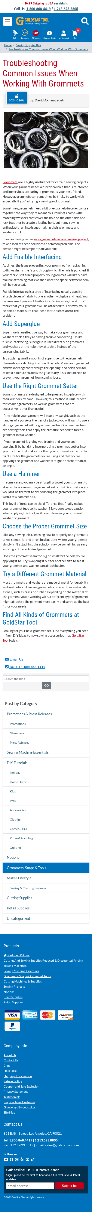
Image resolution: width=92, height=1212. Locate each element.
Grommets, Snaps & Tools (26, 868)
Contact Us (11, 1060)
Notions (13, 857)
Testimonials (12, 1097)
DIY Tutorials (17, 762)
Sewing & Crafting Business (28, 888)
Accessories (18, 810)
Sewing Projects (14, 986)
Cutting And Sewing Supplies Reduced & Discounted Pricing (43, 960)
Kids (13, 791)
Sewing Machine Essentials (28, 752)
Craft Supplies (13, 997)
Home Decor (18, 782)
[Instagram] (17, 1159)
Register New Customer (19, 1102)
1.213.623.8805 (66, 9)
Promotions (18, 724)
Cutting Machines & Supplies (23, 981)
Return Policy (13, 1081)
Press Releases (19, 742)
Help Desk (10, 1070)
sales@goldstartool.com (62, 1145)
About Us (10, 1055)
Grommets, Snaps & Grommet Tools (27, 976)
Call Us (27, 667)
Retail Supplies (18, 908)
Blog (7, 1065)
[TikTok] (32, 1159)
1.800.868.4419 (38, 9)
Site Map (9, 1112)
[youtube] (27, 1159)
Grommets (10, 182)
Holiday (15, 772)
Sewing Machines (15, 965)
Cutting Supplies (19, 898)
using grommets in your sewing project (61, 239)
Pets (13, 800)
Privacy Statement (16, 1091)
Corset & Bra (18, 829)
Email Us (16, 659)
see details (61, 3)
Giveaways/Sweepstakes (20, 1107)
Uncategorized (18, 918)
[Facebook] (11, 1159)
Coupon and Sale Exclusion (21, 1086)
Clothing (15, 819)
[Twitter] (6, 1159)
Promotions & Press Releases (29, 714)
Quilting (15, 847)
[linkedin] (22, 1159)
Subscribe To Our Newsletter (32, 1170)
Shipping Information (18, 1076)
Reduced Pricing (18, 955)
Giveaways (17, 733)
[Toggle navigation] (7, 21)
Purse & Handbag (21, 838)
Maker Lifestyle (19, 878)
